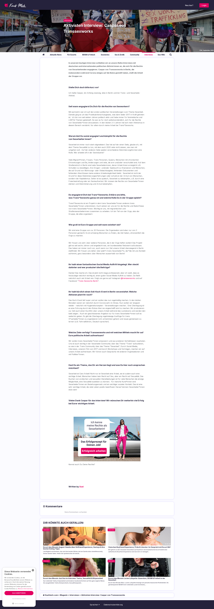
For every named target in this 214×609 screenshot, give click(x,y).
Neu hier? (189, 5)
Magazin (64, 595)
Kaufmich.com (51, 595)
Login (204, 5)
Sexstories (105, 55)
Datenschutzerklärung (113, 605)
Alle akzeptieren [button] (19, 593)
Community (134, 55)
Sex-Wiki (161, 55)
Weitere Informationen (25, 589)
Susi (81, 486)
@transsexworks (128, 278)
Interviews (67, 20)
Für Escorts (71, 55)
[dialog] (19, 587)
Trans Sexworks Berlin (88, 281)
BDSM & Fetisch (88, 55)
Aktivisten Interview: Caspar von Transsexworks (103, 595)
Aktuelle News (56, 55)
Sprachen (94, 605)
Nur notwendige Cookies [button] (19, 598)
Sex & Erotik (119, 55)
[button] (18, 603)
